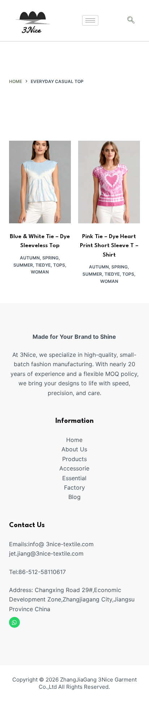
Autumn (30, 257)
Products (74, 459)
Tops (59, 265)
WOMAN (40, 272)
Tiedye (43, 265)
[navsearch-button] (131, 20)
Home (74, 439)
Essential (74, 478)
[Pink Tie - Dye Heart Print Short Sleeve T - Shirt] (109, 182)
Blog (74, 496)
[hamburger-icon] (90, 20)
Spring (50, 257)
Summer (23, 265)
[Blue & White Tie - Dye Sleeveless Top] (40, 182)
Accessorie (74, 468)
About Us (74, 449)
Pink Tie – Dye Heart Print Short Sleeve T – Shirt (109, 246)
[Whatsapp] (14, 622)
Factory (74, 487)
